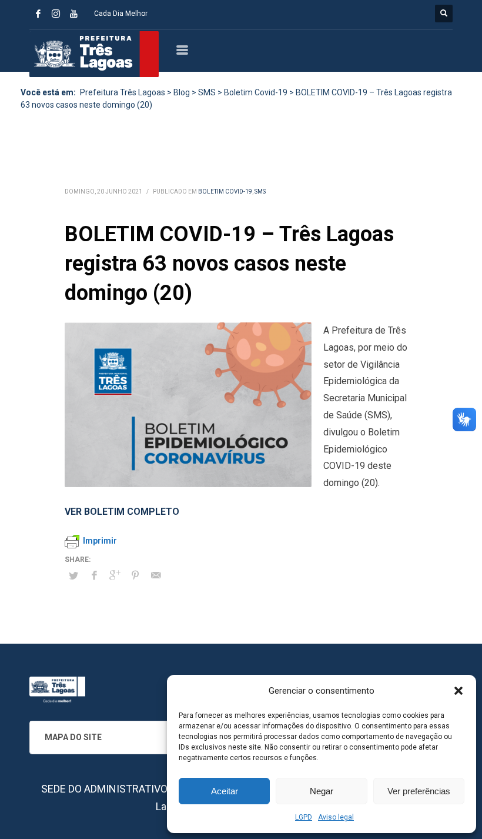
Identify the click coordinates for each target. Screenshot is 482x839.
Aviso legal (336, 817)
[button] (458, 691)
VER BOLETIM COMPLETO (122, 511)
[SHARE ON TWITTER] (73, 576)
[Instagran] (56, 13)
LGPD (303, 817)
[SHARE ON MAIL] (156, 575)
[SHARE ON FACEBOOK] (94, 575)
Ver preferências (418, 791)
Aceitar (224, 791)
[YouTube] (73, 13)
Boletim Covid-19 (225, 191)
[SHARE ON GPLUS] (114, 575)
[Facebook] (38, 13)
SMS (260, 191)
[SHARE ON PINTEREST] (135, 575)
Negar (321, 791)
